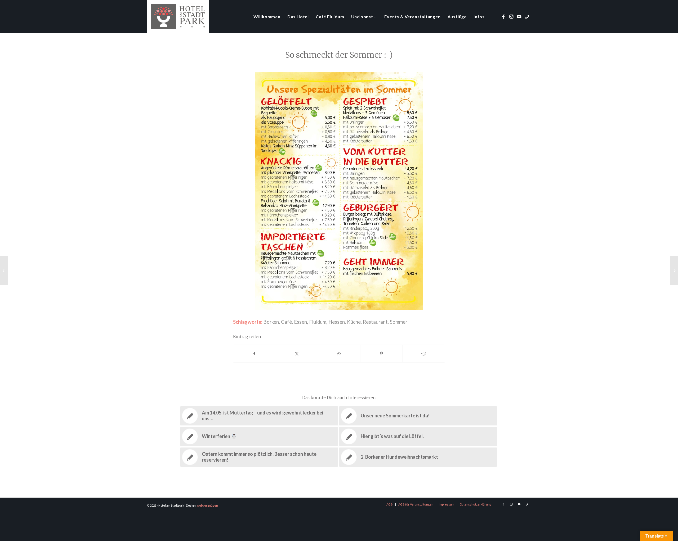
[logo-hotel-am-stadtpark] (178, 16)
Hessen (336, 322)
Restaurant (375, 322)
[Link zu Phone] (527, 16)
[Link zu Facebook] (503, 16)
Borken (271, 322)
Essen (300, 322)
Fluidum (317, 322)
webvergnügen (207, 505)
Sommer (398, 322)
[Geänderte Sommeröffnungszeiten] (4, 270)
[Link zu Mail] (519, 16)
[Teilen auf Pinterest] (381, 353)
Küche (354, 322)
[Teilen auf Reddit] (424, 353)
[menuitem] (267, 16)
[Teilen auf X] (297, 353)
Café (286, 322)
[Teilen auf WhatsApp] (339, 353)
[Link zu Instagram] (511, 16)
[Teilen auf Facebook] (254, 353)
